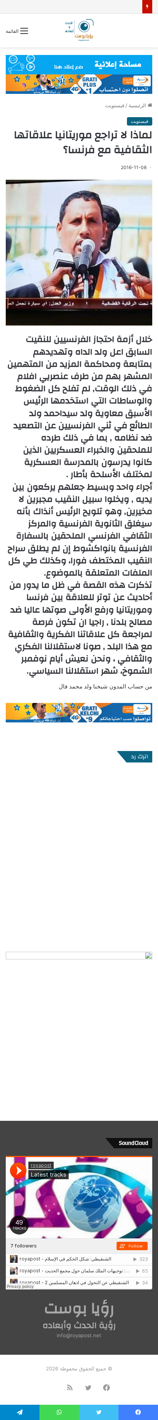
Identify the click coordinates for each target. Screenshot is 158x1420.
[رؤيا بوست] (79, 30)
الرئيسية (138, 105)
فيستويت (114, 105)
